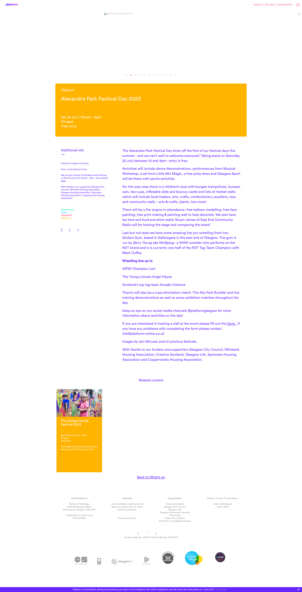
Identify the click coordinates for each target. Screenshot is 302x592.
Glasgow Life (174, 509)
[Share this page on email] (79, 230)
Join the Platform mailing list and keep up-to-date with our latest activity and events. (127, 506)
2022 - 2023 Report (222, 503)
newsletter (284, 4)
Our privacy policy (127, 518)
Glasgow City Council (175, 506)
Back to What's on (151, 477)
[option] (151, 41)
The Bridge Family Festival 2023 (75, 422)
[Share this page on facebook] (63, 230)
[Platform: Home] (12, 4)
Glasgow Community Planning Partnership (175, 514)
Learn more (221, 589)
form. (232, 323)
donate (270, 4)
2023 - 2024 (222, 506)
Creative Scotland (175, 503)
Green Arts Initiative (175, 518)
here (63, 180)
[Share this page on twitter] (71, 230)
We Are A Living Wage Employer (175, 520)
